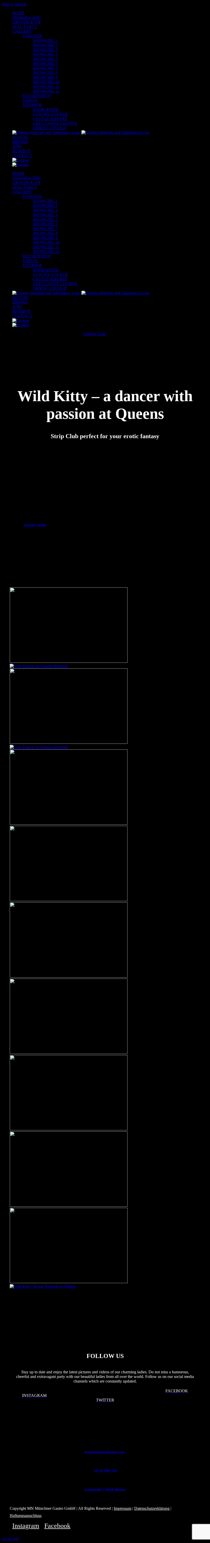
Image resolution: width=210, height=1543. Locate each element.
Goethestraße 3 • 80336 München (105, 1489)
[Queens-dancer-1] (39, 747)
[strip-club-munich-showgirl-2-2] (69, 823)
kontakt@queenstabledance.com (104, 1451)
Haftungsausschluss (25, 1515)
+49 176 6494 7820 (105, 1470)
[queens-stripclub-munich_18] (69, 1282)
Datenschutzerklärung (152, 1508)
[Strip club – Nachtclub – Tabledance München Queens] (69, 661)
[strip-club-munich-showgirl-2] (69, 742)
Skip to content (14, 4)
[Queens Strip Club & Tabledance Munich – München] (69, 900)
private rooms (35, 525)
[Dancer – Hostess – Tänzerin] (69, 1129)
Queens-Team (94, 334)
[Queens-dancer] (39, 666)
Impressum (122, 1508)
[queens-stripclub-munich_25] (43, 1286)
